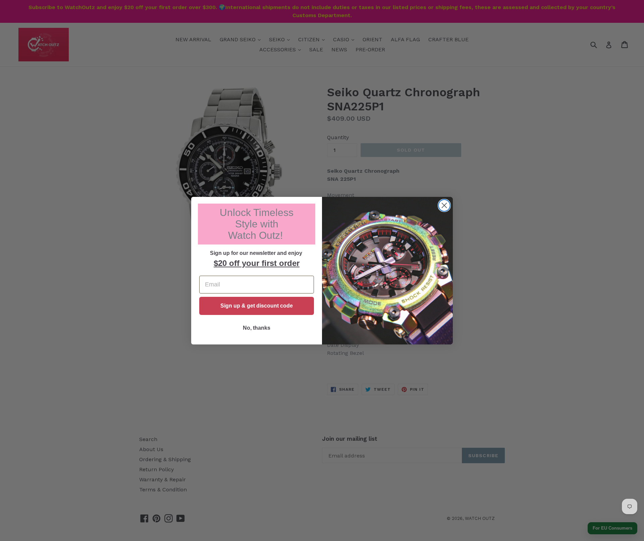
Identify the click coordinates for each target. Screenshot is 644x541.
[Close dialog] (444, 205)
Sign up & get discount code (256, 306)
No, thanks (256, 328)
